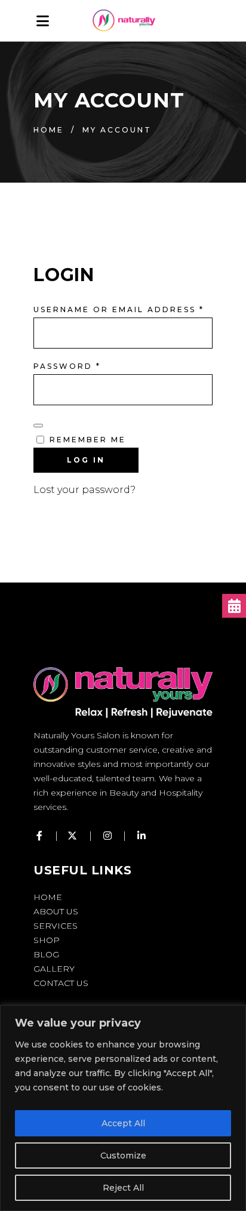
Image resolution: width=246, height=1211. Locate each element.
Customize (123, 1155)
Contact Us (60, 983)
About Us (55, 911)
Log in (86, 459)
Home (48, 129)
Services (55, 925)
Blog (46, 954)
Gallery (54, 968)
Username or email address (118, 309)
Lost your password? (84, 489)
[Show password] (38, 425)
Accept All (123, 1123)
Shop (46, 940)
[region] (123, 1108)
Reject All (123, 1187)
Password (67, 366)
